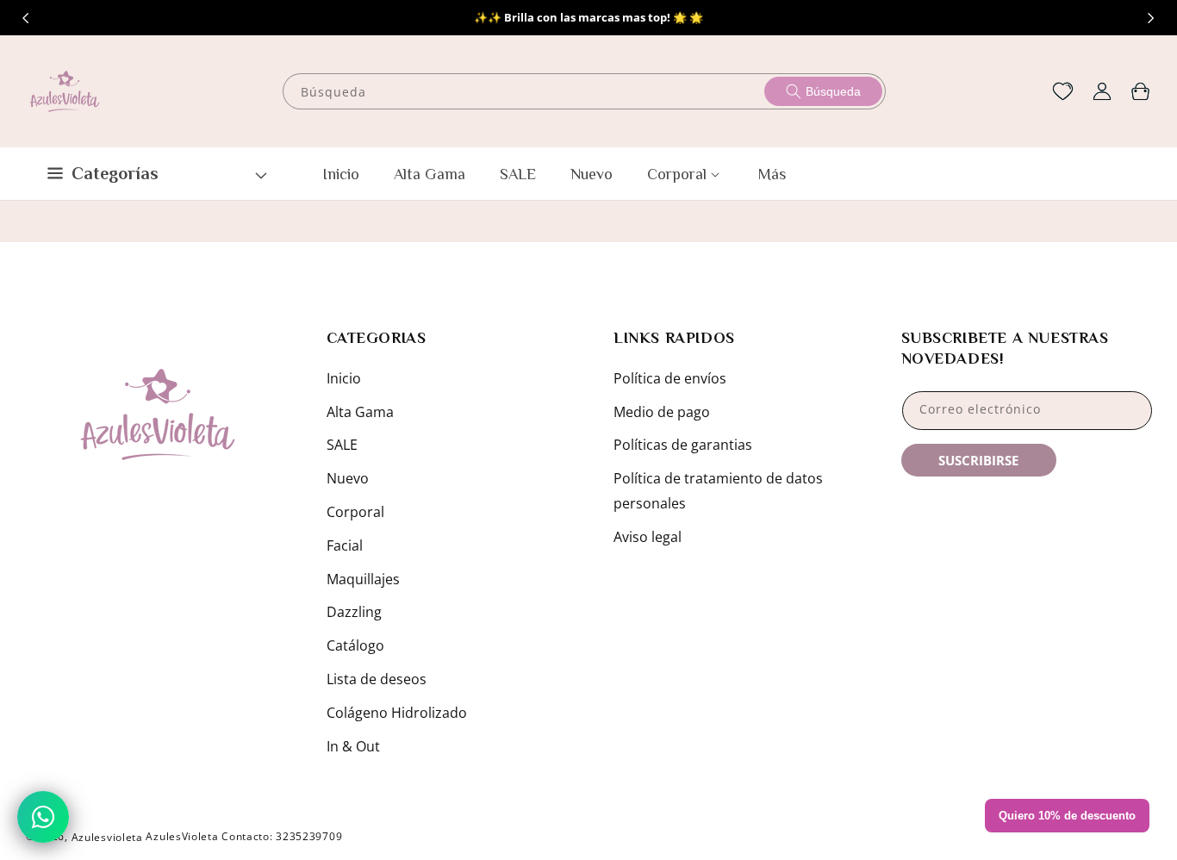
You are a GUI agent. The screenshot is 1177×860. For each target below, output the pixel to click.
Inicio (344, 378)
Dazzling (354, 611)
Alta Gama (360, 411)
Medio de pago (661, 411)
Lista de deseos (377, 679)
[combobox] (585, 91)
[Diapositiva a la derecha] (1151, 18)
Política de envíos (669, 378)
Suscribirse (978, 460)
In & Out (353, 746)
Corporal (355, 511)
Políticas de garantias (682, 444)
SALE (342, 444)
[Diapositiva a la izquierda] (26, 18)
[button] (1140, 91)
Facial (345, 545)
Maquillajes (363, 579)
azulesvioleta (107, 837)
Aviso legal (647, 536)
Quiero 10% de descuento (1067, 815)
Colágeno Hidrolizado (397, 712)
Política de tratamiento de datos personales (718, 491)
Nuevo (348, 478)
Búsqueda (833, 91)
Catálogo (355, 645)
